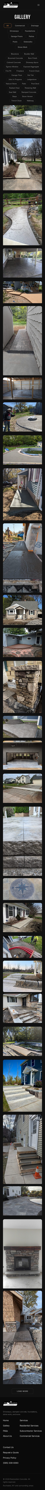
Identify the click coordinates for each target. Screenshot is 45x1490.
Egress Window (12, 67)
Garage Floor (17, 75)
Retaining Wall (30, 88)
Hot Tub (30, 75)
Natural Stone (11, 84)
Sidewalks (28, 42)
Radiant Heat (14, 88)
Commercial (20, 26)
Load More (22, 1391)
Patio (24, 84)
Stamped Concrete (28, 92)
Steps (14, 96)
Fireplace (20, 71)
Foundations (30, 31)
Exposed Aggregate (31, 67)
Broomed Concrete (15, 58)
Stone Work (22, 47)
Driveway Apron (32, 62)
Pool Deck (35, 84)
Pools (15, 42)
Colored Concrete (14, 62)
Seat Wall (12, 92)
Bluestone (15, 54)
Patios (31, 36)
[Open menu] (38, 5)
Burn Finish (32, 58)
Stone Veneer (27, 96)
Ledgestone (31, 79)
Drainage (35, 26)
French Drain (34, 71)
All (7, 26)
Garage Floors (17, 36)
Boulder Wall (29, 54)
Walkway (30, 101)
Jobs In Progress (15, 79)
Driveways (14, 31)
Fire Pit (8, 71)
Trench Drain (16, 101)
